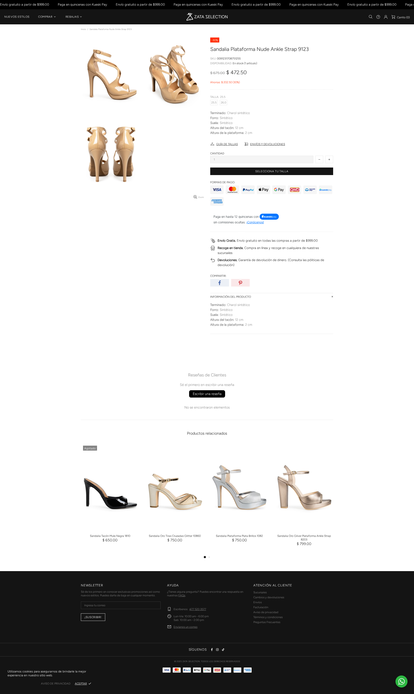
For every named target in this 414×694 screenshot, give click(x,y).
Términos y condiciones (268, 617)
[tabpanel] (110, 497)
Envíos (257, 602)
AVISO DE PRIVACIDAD (56, 683)
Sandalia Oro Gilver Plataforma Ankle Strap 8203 (304, 537)
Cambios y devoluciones (268, 597)
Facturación (260, 607)
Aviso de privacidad (265, 612)
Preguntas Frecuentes (266, 622)
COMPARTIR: (218, 275)
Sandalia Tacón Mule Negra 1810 (110, 535)
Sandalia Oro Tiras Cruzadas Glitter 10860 (175, 535)
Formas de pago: (222, 182)
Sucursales (260, 592)
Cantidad (217, 153)
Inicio (83, 29)
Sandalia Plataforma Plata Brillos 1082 (239, 535)
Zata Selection (207, 17)
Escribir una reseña (207, 394)
